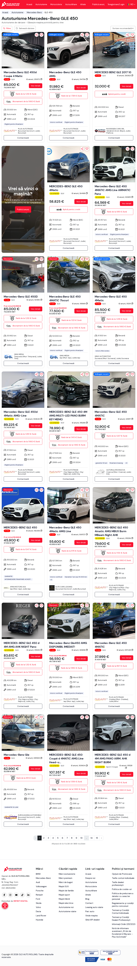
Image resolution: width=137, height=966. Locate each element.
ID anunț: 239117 (124, 419)
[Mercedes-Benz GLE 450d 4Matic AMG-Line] (23, 389)
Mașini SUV (64, 886)
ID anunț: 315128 (125, 765)
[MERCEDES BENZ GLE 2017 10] (114, 50)
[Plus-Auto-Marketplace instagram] (10, 895)
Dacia (38, 911)
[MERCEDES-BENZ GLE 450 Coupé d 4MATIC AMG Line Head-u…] (68, 732)
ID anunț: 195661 (79, 303)
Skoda (38, 903)
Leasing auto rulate (94, 907)
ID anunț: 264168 (79, 193)
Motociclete (56, 4)
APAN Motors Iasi (18, 587)
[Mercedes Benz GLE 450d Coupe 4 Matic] (23, 50)
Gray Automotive (103, 356)
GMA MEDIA (19, 354)
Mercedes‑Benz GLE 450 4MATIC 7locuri (65, 298)
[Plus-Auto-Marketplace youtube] (16, 895)
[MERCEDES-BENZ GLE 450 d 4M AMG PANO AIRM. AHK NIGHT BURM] (114, 732)
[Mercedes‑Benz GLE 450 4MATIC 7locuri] (68, 274)
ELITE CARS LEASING (64, 587)
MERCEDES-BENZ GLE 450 (20, 527)
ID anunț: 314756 (79, 79)
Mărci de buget (66, 882)
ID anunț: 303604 (78, 765)
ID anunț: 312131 (125, 303)
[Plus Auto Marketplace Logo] (11, 4)
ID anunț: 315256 (124, 538)
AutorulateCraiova (115, 470)
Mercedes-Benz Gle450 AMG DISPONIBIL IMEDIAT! (68, 644)
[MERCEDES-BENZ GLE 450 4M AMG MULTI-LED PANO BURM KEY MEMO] (68, 389)
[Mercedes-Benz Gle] (23, 732)
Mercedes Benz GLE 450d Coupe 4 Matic (20, 74)
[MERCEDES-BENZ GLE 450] (23, 505)
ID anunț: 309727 (78, 534)
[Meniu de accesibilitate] (5, 905)
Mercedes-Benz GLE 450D (21, 296)
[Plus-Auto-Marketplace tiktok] (22, 895)
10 (81, 838)
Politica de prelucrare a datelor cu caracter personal (122, 896)
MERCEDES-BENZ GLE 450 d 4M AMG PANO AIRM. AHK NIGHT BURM (112, 758)
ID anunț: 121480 (33, 300)
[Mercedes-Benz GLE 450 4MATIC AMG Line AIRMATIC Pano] (114, 164)
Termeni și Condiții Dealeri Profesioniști (121, 918)
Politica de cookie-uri (122, 889)
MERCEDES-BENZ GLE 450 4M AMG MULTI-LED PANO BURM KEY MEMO (68, 415)
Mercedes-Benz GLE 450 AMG (65, 74)
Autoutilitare (71, 4)
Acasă (29, 4)
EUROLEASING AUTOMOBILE (29, 815)
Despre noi (90, 878)
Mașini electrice (66, 903)
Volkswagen (41, 886)
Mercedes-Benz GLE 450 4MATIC (111, 413)
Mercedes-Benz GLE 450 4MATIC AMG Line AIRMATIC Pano (113, 190)
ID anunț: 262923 (124, 75)
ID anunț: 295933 (33, 758)
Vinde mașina (91, 915)
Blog (87, 899)
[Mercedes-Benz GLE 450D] (23, 274)
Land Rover (41, 915)
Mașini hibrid (64, 899)
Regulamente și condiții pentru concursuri (123, 904)
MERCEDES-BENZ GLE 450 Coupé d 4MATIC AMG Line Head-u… (66, 758)
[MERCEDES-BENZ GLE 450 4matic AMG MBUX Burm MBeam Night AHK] (114, 505)
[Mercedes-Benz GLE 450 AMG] (68, 50)
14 (91, 838)
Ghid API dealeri (92, 919)
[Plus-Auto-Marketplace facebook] (4, 895)
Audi (38, 882)
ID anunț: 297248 (124, 650)
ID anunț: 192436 (33, 531)
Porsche (39, 890)
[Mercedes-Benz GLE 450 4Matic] (114, 274)
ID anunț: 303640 (33, 419)
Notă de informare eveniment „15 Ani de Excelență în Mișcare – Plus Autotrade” (122, 932)
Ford (38, 899)
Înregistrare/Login (116, 4)
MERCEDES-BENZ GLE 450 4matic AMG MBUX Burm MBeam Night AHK (111, 531)
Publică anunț (98, 4)
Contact (89, 903)
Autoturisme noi (66, 907)
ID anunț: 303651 (124, 197)
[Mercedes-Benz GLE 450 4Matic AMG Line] (68, 505)
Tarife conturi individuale (123, 878)
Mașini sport (64, 894)
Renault (39, 894)
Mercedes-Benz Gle (16, 754)
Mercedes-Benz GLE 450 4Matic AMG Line (65, 529)
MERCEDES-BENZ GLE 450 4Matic (66, 188)
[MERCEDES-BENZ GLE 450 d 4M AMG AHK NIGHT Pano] (23, 620)
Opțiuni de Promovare (122, 874)
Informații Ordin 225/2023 (123, 924)
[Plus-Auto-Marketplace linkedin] (28, 895)
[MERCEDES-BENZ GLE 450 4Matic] (68, 164)
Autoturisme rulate (67, 911)
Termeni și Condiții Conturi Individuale (120, 911)
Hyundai (39, 919)
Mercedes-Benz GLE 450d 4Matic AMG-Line (21, 413)
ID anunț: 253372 (33, 79)
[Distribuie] (37, 35)
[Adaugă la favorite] (41, 35)
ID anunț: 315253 (33, 650)
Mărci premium (65, 878)
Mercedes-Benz (34, 12)
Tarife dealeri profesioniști (118, 883)
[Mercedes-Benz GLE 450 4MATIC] (114, 389)
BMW (38, 874)
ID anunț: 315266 (79, 423)
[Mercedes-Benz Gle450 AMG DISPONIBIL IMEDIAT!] (68, 620)
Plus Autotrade (25, 129)
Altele (83, 4)
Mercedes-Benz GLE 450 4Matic (111, 298)
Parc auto (89, 911)
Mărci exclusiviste (67, 874)
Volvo (38, 907)
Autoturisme (41, 4)
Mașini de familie (66, 890)
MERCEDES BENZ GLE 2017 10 (113, 72)
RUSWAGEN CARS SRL (115, 129)
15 (97, 838)
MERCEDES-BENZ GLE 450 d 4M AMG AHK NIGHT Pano (21, 644)
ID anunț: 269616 (79, 650)
